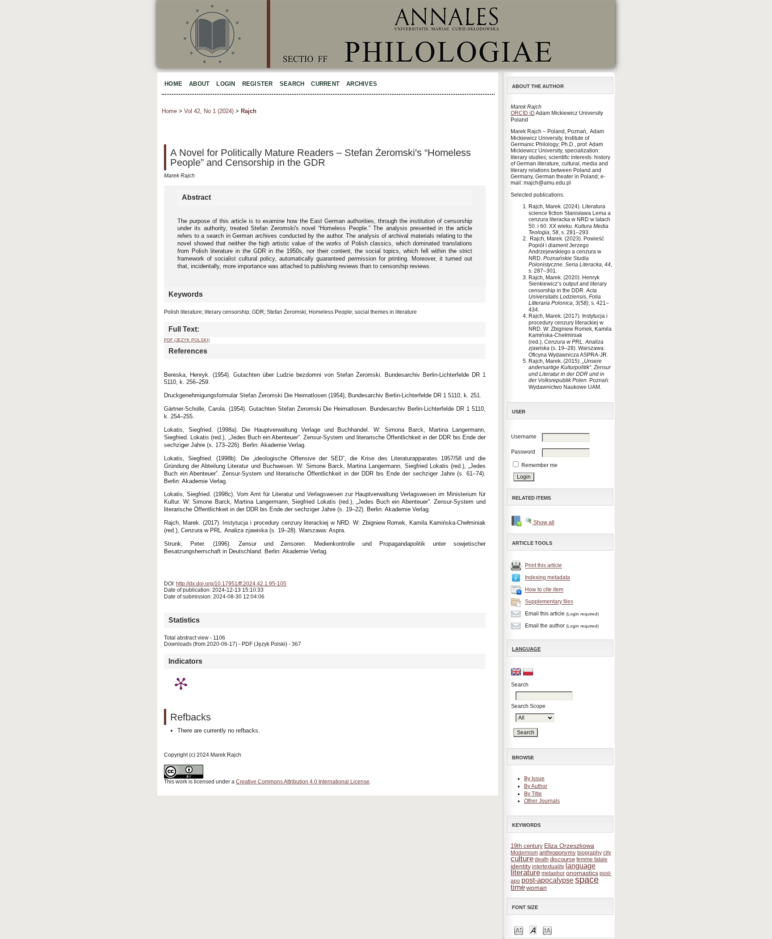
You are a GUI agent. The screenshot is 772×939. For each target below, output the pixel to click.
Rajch (248, 111)
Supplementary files (549, 602)
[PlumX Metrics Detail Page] (181, 683)
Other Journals (542, 801)
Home (173, 83)
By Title (533, 794)
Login (225, 83)
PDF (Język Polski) (187, 339)
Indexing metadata (547, 578)
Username (524, 437)
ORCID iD (523, 113)
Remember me (539, 465)
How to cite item (544, 590)
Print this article (543, 566)
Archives (361, 83)
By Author (535, 786)
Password (523, 452)
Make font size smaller (518, 930)
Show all (543, 522)
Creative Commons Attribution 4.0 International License (302, 782)
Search (292, 83)
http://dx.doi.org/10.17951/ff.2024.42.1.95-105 (231, 584)
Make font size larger (547, 930)
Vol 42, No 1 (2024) (209, 111)
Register (257, 83)
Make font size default (533, 930)
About (199, 83)
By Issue (534, 778)
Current (325, 83)
